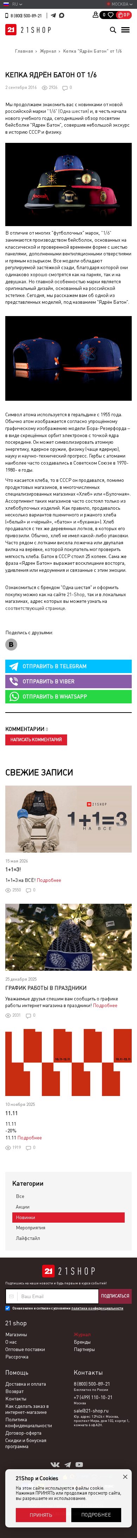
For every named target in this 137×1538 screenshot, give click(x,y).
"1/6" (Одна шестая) (68, 111)
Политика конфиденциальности (28, 1422)
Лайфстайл (28, 1238)
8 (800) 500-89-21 (26, 15)
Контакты (15, 1398)
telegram (54, 666)
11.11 (11, 1113)
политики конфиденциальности (97, 1308)
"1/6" (106, 233)
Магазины (16, 1334)
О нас (11, 1342)
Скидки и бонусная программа (25, 1443)
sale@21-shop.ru (91, 1410)
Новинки (25, 1217)
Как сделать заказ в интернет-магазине (27, 1409)
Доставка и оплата (25, 1384)
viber (48, 681)
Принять (41, 1515)
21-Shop (76, 594)
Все (20, 1196)
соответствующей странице (35, 608)
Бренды (82, 1342)
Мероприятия (30, 1227)
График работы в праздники (45, 988)
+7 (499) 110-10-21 (93, 1397)
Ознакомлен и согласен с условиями (67, 1308)
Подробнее (49, 880)
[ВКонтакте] (11, 644)
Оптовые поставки (25, 1349)
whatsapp (55, 697)
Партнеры (84, 1349)
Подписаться (115, 1296)
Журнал (82, 1334)
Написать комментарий (36, 739)
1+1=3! (13, 869)
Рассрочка (16, 1357)
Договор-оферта (23, 1433)
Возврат (14, 1391)
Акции (23, 1207)
